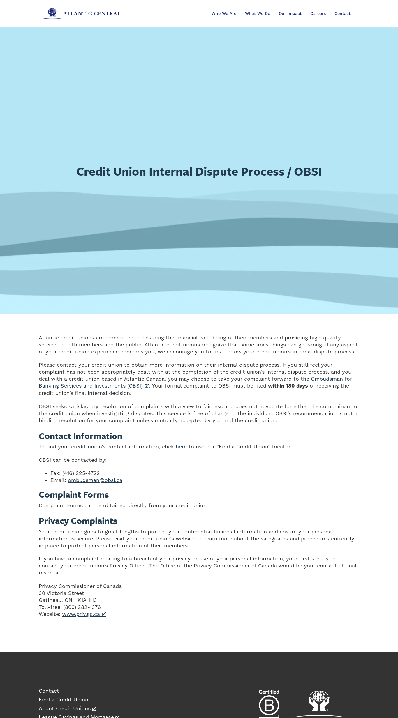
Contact (342, 13)
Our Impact (290, 13)
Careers (318, 13)
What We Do (257, 13)
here (181, 446)
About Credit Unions (65, 708)
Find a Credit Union (63, 699)
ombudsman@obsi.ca (95, 480)
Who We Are (224, 13)
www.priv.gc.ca (81, 614)
